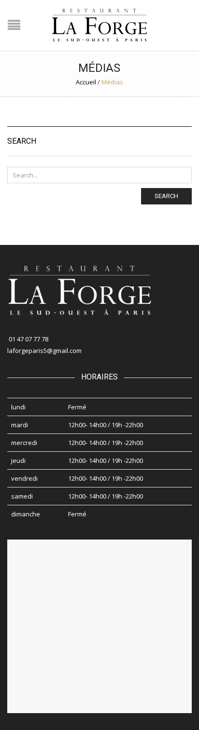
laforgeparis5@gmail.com (44, 350)
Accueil (86, 82)
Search (166, 196)
